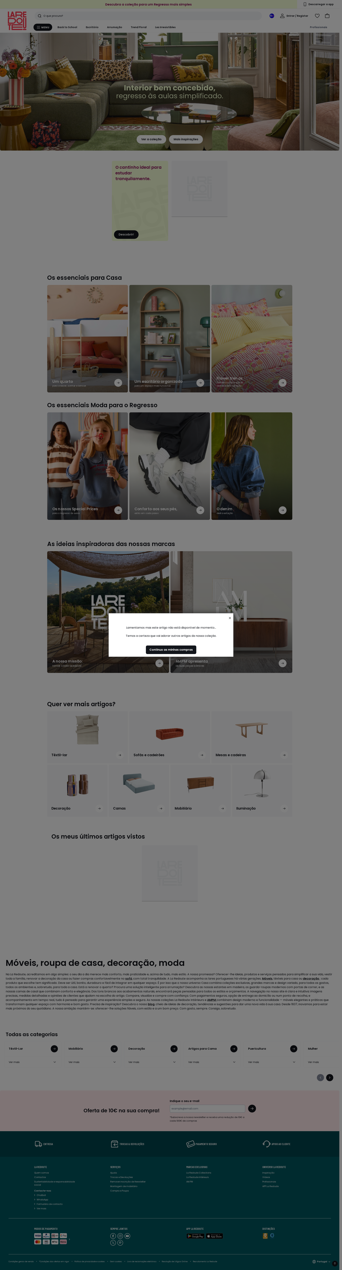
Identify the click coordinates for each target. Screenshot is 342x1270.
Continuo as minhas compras (171, 650)
